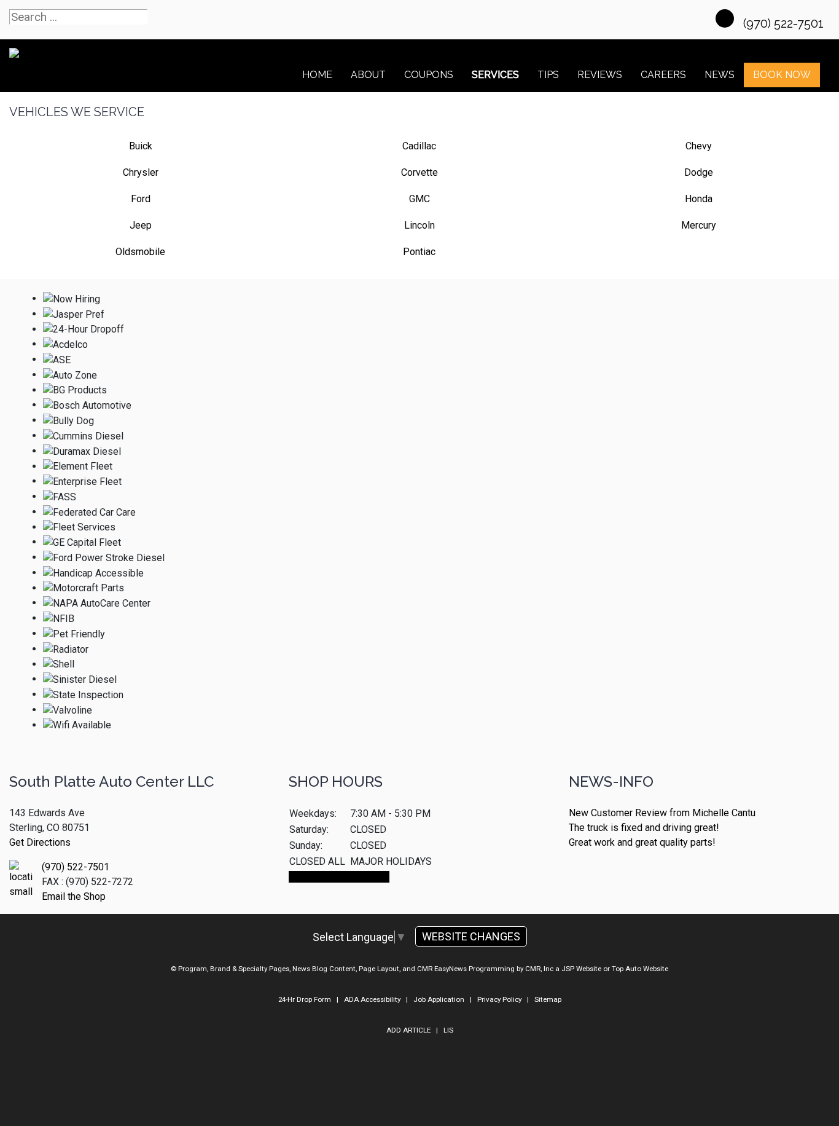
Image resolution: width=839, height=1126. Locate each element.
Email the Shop (74, 896)
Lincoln (419, 225)
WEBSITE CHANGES (471, 936)
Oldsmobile (140, 252)
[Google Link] (725, 18)
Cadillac (419, 146)
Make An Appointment (339, 877)
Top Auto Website (640, 968)
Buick (140, 146)
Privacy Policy (499, 999)
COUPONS (428, 75)
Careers (663, 75)
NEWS (719, 75)
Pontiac (419, 252)
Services (495, 75)
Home (317, 75)
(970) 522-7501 (785, 23)
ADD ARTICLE (408, 1030)
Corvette (419, 172)
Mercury (698, 225)
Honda (698, 199)
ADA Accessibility (372, 999)
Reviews (599, 75)
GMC (419, 199)
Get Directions (40, 842)
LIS (448, 1030)
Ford (140, 199)
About (368, 75)
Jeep (141, 225)
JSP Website (581, 968)
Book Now (782, 75)
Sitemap (547, 999)
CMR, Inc (539, 968)
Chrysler (140, 172)
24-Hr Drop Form (304, 999)
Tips (548, 75)
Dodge (698, 172)
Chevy (698, 146)
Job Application (438, 999)
